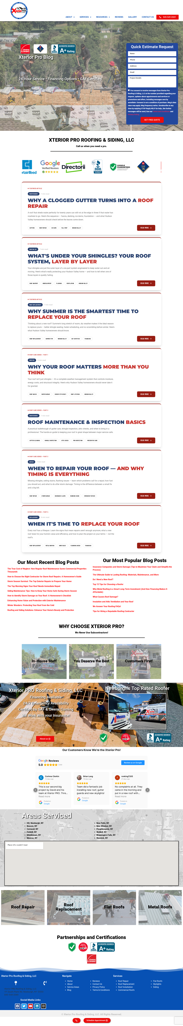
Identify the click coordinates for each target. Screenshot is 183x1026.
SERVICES (84, 17)
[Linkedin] (37, 1006)
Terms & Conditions (101, 990)
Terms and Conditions (161, 111)
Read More (145, 228)
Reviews (96, 981)
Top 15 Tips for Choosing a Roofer (108, 584)
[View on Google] (41, 777)
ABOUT (69, 17)
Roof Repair (123, 981)
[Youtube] (30, 1006)
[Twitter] (24, 1006)
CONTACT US (148, 17)
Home (69, 981)
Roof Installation (125, 987)
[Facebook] (17, 1006)
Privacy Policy (133, 114)
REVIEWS (119, 17)
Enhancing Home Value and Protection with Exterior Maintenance (36, 600)
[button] (35, 790)
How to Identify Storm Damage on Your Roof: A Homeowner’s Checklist (39, 595)
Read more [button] (82, 796)
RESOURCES (101, 17)
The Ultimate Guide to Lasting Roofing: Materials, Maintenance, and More (126, 575)
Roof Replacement (126, 984)
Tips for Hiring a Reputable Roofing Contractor (113, 611)
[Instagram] (43, 1006)
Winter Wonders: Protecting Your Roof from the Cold (30, 605)
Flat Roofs (157, 981)
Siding (156, 987)
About (69, 984)
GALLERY (132, 17)
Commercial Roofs (126, 990)
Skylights (157, 984)
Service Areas (73, 987)
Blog (69, 990)
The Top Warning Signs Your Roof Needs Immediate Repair (33, 586)
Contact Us (97, 984)
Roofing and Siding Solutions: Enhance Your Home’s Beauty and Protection (40, 610)
